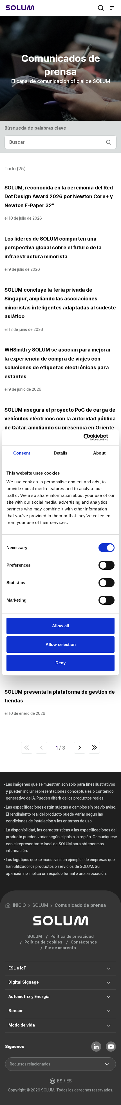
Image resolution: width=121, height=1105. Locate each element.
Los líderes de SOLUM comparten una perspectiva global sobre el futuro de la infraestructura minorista (53, 247)
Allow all (60, 625)
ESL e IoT (17, 968)
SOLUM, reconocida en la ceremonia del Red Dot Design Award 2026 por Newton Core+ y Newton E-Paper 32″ (59, 196)
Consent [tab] (21, 453)
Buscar (100, 8)
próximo (79, 748)
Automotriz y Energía (29, 996)
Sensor (15, 1010)
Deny (60, 662)
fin (94, 748)
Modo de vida (21, 1025)
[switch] (106, 565)
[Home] (20, 7)
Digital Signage (23, 982)
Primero (26, 748)
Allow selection (61, 644)
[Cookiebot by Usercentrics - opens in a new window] (90, 437)
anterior (41, 748)
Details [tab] (61, 453)
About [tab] (99, 453)
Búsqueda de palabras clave (35, 128)
